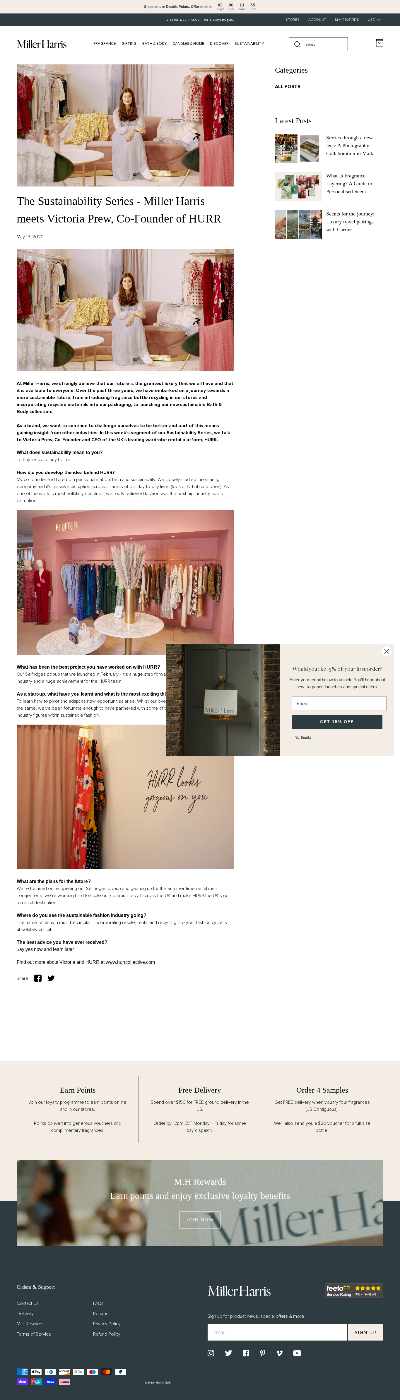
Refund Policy (106, 1334)
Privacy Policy (107, 1324)
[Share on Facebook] (38, 978)
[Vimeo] (279, 1353)
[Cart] (379, 43)
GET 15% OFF (337, 721)
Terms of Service (34, 1334)
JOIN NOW (200, 1220)
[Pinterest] (262, 1353)
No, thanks (303, 737)
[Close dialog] (387, 651)
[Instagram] (211, 1353)
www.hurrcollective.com (130, 962)
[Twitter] (228, 1353)
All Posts (287, 87)
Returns (100, 1314)
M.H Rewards (347, 20)
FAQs (98, 1303)
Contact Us (28, 1303)
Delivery (25, 1314)
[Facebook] (246, 1353)
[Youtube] (297, 1353)
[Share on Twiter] (51, 978)
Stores (293, 20)
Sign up (366, 1333)
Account (317, 20)
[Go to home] (41, 44)
